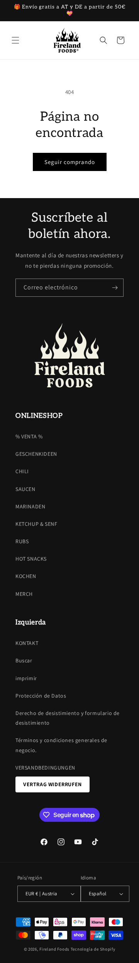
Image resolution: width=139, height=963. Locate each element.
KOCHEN (25, 576)
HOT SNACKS (31, 558)
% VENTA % (28, 436)
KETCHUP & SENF (36, 523)
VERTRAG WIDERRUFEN (52, 784)
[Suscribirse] (114, 288)
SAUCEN (25, 489)
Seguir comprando (69, 162)
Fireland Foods (54, 949)
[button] (15, 40)
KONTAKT (26, 643)
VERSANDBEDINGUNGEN (45, 767)
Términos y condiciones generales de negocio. (61, 745)
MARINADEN (30, 506)
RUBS (22, 541)
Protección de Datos (40, 695)
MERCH (24, 593)
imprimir (26, 678)
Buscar (23, 660)
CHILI (22, 471)
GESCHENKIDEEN (36, 453)
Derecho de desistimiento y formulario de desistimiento (67, 718)
